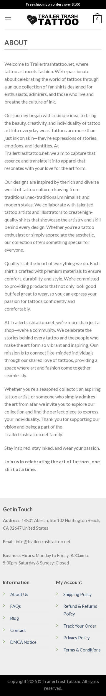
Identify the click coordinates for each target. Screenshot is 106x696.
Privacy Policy (76, 637)
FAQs (15, 606)
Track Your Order (80, 625)
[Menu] (7, 19)
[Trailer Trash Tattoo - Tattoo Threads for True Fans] (53, 19)
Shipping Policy (77, 594)
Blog (14, 618)
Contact (18, 630)
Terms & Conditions (82, 649)
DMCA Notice (23, 642)
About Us (19, 594)
